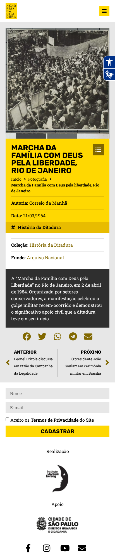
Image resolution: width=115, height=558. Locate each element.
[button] (27, 336)
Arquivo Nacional (45, 257)
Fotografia (37, 179)
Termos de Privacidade (54, 420)
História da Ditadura (39, 227)
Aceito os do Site (52, 420)
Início (16, 179)
